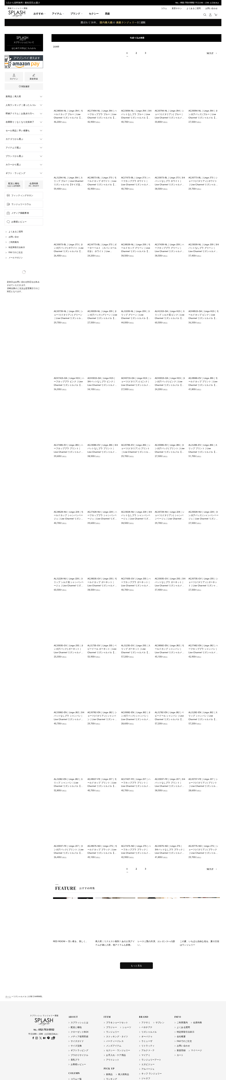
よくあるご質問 (193, 8)
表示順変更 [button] (138, 38)
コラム (164, 8)
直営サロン (177, 8)
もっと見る (136, 965)
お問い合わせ (211, 8)
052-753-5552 (187, 2)
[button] (205, 15)
